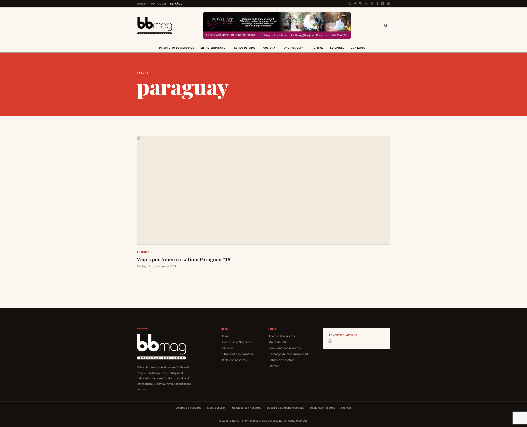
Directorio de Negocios (176, 47)
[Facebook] (355, 3)
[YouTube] (372, 3)
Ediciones (337, 47)
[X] (349, 3)
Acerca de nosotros (281, 336)
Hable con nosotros (234, 360)
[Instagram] (360, 3)
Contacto (358, 47)
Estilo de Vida (244, 47)
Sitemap (274, 366)
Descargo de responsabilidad (288, 354)
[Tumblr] (377, 3)
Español (176, 3)
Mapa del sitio (277, 342)
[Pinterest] (388, 3)
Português (159, 3)
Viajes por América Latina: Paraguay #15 (183, 259)
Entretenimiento (213, 47)
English (142, 3)
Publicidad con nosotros (237, 354)
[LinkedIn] (366, 3)
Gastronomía (293, 47)
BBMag (141, 266)
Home (225, 336)
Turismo (318, 47)
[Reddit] (382, 3)
